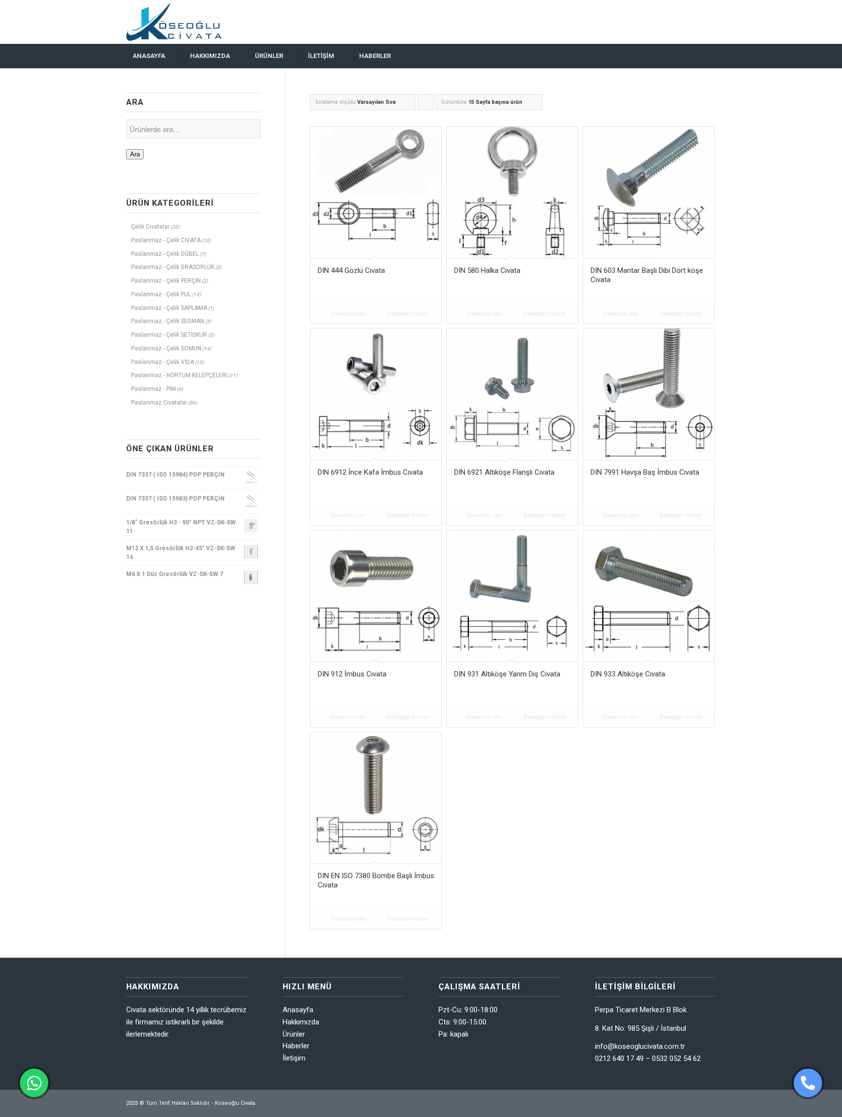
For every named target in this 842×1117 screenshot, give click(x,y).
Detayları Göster (407, 313)
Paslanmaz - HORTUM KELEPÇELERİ (179, 375)
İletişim (294, 1058)
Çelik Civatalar (150, 226)
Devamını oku (347, 313)
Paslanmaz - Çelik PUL (161, 294)
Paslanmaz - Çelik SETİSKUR (169, 334)
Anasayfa (298, 1009)
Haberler (296, 1045)
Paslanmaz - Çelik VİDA (162, 362)
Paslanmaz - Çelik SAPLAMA (169, 308)
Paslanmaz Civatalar (159, 402)
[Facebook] (694, 22)
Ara (135, 154)
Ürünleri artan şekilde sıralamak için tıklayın (426, 104)
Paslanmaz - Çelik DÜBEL (165, 253)
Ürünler (294, 1034)
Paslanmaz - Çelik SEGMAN (167, 321)
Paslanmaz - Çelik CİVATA (166, 240)
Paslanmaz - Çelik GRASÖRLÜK (172, 267)
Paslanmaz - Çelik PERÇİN (166, 280)
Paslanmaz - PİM (153, 388)
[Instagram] (708, 22)
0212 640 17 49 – (623, 1058)
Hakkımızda (301, 1022)
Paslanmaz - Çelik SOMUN (166, 348)
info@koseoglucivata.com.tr (640, 1046)
